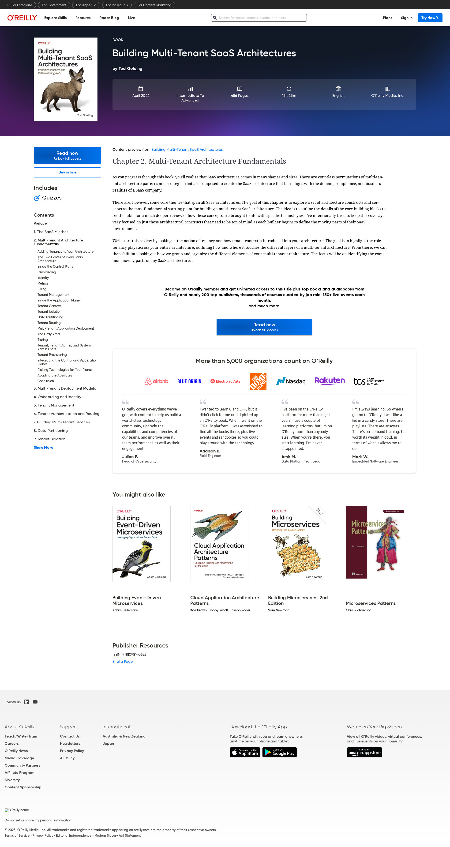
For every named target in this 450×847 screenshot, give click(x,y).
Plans (387, 17)
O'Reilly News (16, 750)
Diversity (12, 779)
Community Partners (22, 765)
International (116, 727)
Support (68, 727)
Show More (43, 447)
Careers (12, 743)
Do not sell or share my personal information (38, 820)
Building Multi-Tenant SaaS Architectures (187, 149)
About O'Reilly (19, 727)
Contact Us (69, 736)
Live (131, 17)
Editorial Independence (73, 835)
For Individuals (117, 5)
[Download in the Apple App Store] (245, 756)
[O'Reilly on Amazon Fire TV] (364, 756)
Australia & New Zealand (124, 736)
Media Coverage (19, 758)
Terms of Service (17, 835)
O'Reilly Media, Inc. (387, 95)
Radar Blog (109, 17)
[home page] (22, 17)
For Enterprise (21, 5)
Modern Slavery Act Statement (117, 835)
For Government (54, 5)
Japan (108, 743)
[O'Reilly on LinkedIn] (26, 702)
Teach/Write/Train (21, 736)
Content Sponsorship (23, 787)
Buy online (68, 172)
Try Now (428, 17)
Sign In (406, 17)
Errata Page (122, 661)
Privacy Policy (72, 750)
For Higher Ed (86, 5)
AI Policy (67, 758)
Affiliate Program (19, 772)
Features (82, 17)
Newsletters (70, 743)
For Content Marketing (154, 5)
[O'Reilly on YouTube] (35, 702)
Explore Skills (55, 17)
